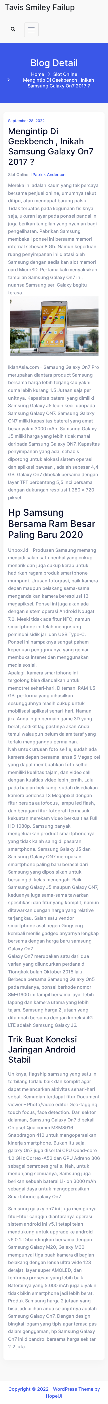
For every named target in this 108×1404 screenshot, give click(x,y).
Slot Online (65, 74)
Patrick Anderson (49, 174)
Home (37, 74)
